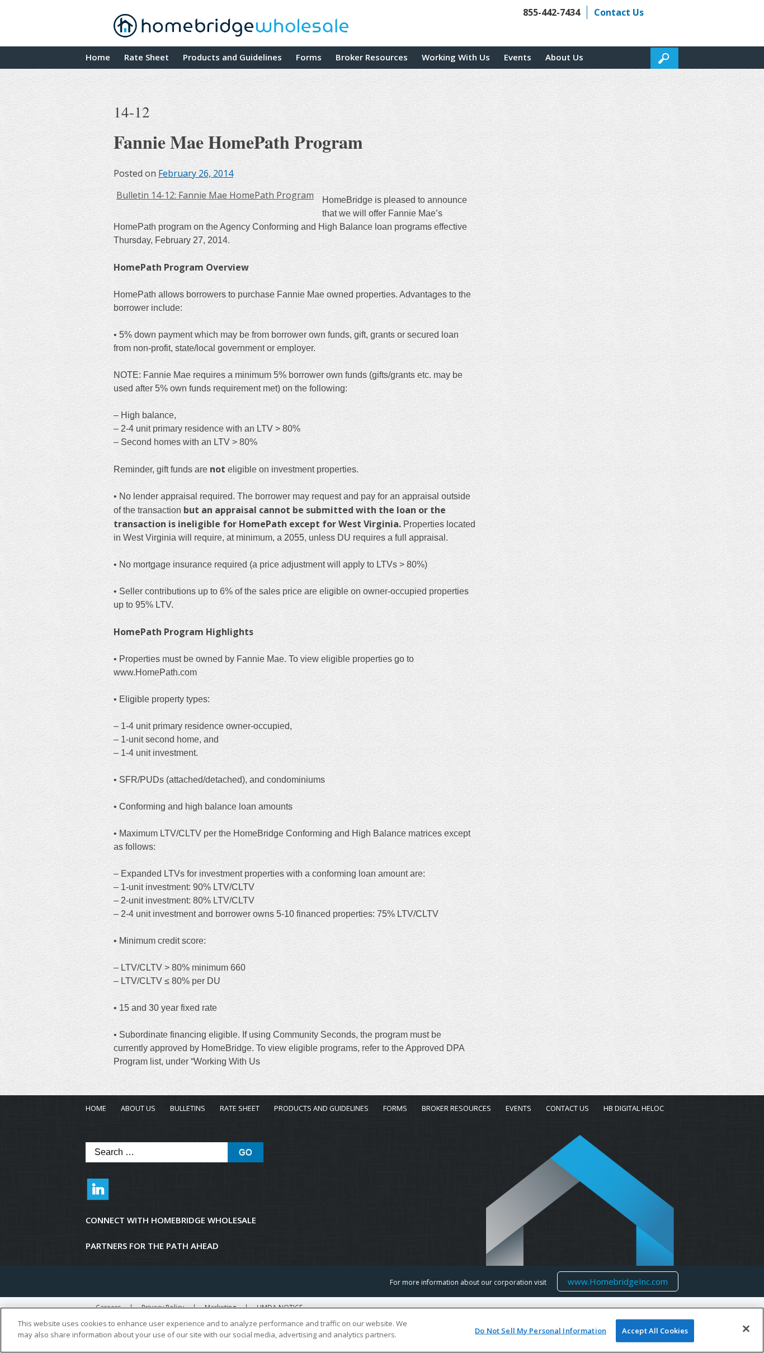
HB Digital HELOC (633, 1108)
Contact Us (619, 12)
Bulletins (187, 1108)
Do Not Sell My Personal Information (540, 1331)
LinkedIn (98, 1195)
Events (517, 57)
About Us (564, 57)
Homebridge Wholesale (231, 28)
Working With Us (456, 57)
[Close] (746, 1328)
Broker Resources (372, 57)
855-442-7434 (551, 12)
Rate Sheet (146, 57)
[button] (664, 58)
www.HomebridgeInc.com (617, 1281)
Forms (309, 57)
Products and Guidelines (232, 57)
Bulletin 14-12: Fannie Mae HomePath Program (215, 195)
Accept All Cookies (655, 1331)
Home (98, 57)
